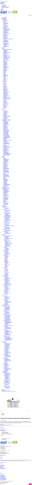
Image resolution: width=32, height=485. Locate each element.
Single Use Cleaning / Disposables (7, 49)
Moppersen (6, 257)
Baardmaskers (6, 377)
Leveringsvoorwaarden (3, 476)
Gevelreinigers (5, 31)
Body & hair (5, 139)
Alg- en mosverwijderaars (6, 33)
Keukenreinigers (5, 37)
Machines (4, 186)
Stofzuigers (4, 158)
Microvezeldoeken (5, 75)
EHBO (4, 200)
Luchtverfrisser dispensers (6, 154)
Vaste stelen (6, 273)
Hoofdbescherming (5, 192)
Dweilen (4, 73)
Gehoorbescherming (5, 194)
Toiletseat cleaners (5, 146)
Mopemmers (5, 70)
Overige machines (5, 185)
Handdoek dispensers (6, 151)
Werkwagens (5, 65)
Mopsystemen (5, 68)
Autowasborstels (5, 58)
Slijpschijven (5, 82)
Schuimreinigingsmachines (6, 184)
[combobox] (4, 13)
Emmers (6, 291)
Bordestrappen (5, 94)
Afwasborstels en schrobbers (6, 57)
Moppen (6, 259)
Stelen (4, 85)
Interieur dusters (5, 89)
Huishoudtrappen (7, 280)
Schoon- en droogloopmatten (7, 284)
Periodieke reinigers (5, 23)
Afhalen (1, 466)
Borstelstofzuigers (5, 160)
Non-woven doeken (5, 78)
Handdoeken (3, 390)
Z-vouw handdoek (5, 121)
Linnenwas (4, 42)
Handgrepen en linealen (6, 99)
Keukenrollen (5, 145)
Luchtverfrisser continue (6, 142)
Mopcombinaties (5, 69)
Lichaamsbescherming (6, 191)
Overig (4, 47)
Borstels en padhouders (6, 172)
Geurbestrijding (7, 326)
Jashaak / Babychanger (6, 150)
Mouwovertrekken (5, 195)
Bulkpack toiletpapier (6, 130)
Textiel (6, 266)
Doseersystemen (5, 44)
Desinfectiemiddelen (5, 35)
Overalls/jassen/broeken (6, 196)
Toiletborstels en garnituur (8, 243)
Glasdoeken (6, 263)
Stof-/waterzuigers (5, 166)
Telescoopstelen (5, 86)
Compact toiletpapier (6, 131)
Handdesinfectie (5, 138)
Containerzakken (5, 112)
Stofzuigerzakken (7, 348)
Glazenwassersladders (6, 95)
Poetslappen (4, 79)
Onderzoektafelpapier (6, 149)
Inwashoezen (5, 101)
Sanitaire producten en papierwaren (6, 120)
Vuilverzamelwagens (6, 66)
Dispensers (4, 335)
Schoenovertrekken (5, 199)
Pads (4, 177)
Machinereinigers (5, 38)
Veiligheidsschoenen (5, 198)
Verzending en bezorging (3, 478)
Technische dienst (2, 465)
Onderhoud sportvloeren (8, 216)
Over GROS (3, 4)
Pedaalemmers (5, 115)
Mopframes (4, 72)
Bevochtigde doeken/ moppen (8, 238)
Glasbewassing (5, 98)
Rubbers (6, 286)
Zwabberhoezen (7, 250)
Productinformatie (2, 430)
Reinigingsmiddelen (4, 19)
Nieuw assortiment (4, 205)
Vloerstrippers (5, 27)
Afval (2, 295)
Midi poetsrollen (5, 127)
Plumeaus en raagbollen (6, 55)
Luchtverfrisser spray (6, 143)
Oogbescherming (7, 375)
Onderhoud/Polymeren (6, 28)
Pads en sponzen (5, 81)
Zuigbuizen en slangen (6, 163)
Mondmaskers (5, 193)
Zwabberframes (5, 63)
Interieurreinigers (5, 20)
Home (2, 389)
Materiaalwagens (5, 64)
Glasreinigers (5, 21)
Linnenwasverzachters (6, 43)
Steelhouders (5, 87)
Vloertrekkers (6, 241)
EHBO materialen (5, 201)
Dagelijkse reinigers (5, 25)
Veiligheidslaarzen (7, 382)
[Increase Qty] (31, 426)
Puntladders (6, 282)
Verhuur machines (4, 5)
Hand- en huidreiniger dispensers (7, 140)
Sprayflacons (5, 105)
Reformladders (5, 96)
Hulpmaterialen (5, 52)
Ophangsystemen (7, 245)
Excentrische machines (6, 171)
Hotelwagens (6, 252)
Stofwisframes (7, 248)
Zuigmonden (5, 162)
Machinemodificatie (2, 475)
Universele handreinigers (6, 136)
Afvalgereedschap (5, 118)
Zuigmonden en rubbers (6, 168)
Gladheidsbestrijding (6, 203)
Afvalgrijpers (6, 304)
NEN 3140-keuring (2, 468)
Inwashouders (5, 100)
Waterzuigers (5, 167)
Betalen (1, 467)
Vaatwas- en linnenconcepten (5, 6)
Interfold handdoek (5, 122)
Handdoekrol (5, 124)
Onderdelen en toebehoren (6, 97)
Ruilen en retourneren (3, 477)
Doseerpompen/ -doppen (6, 91)
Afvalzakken (5, 110)
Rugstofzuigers (7, 346)
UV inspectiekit (5, 204)
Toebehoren (4, 74)
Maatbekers (6, 293)
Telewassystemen (5, 103)
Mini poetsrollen (5, 126)
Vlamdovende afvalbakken (8, 301)
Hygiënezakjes (5, 148)
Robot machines (5, 371)
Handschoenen (5, 372)
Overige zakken (5, 113)
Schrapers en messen (6, 102)
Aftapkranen (6, 232)
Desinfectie (4, 34)
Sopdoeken (4, 76)
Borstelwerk (4, 53)
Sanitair (4, 22)
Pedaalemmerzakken (6, 111)
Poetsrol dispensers (5, 128)
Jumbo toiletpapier (5, 133)
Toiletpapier (4, 129)
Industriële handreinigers (6, 137)
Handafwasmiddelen (6, 41)
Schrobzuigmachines (6, 174)
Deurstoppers (5, 108)
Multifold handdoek (5, 123)
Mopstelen (4, 71)
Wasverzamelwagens (6, 67)
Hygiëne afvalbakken (6, 116)
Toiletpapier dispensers (8, 319)
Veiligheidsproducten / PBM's (5, 188)
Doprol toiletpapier (5, 132)
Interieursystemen (5, 275)
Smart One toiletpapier (6, 134)
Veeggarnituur (5, 56)
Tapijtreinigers (5, 181)
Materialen (3, 48)
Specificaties (1, 435)
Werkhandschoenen (7, 373)
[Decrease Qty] (0, 426)
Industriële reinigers (5, 30)
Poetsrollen (4, 310)
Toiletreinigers (5, 24)
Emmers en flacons (5, 104)
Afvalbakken (5, 114)
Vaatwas (4, 39)
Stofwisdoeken (5, 51)
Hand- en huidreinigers (6, 135)
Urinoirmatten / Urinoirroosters (7, 147)
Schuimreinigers (5, 32)
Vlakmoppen (5, 50)
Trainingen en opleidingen (5, 7)
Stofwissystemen (5, 247)
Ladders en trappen (5, 279)
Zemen (6, 264)
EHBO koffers (7, 384)
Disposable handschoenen (6, 190)
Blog (2, 8)
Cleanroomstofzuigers (6, 161)
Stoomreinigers (5, 183)
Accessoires (4, 117)
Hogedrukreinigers (5, 180)
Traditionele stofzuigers (6, 159)
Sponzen (4, 83)
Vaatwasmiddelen (5, 40)
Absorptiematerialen (7, 386)
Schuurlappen (6, 270)
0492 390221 (2, 9)
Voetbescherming (5, 197)
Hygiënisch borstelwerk (6, 59)
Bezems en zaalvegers (6, 54)
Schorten (6, 379)
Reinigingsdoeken (5, 261)
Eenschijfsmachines (5, 170)
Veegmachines (5, 178)
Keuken (4, 36)
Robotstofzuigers (5, 165)
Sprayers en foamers (5, 106)
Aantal (1, 425)
